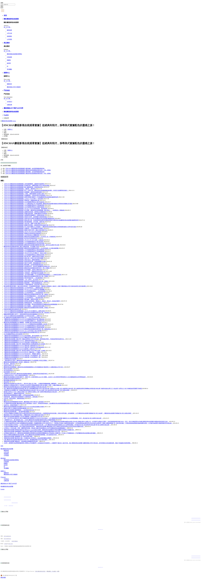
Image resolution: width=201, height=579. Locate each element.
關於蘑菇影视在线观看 (11, 19)
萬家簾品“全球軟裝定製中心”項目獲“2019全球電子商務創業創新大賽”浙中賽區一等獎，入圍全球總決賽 (33, 385)
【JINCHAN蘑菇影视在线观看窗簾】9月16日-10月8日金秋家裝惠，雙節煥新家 (26, 208)
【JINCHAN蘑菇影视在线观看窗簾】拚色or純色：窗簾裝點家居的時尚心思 (25, 271)
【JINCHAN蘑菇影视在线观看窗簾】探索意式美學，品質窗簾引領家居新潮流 (25, 216)
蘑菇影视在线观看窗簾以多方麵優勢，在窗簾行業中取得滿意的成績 (23, 322)
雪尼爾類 (9, 69)
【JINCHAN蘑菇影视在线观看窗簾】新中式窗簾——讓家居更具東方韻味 (24, 306)
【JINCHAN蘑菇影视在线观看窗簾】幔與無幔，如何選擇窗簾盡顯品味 (23, 264)
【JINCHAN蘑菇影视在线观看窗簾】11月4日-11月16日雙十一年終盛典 (23, 198)
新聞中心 (7, 72)
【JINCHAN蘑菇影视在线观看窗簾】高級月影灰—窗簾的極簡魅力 (22, 259)
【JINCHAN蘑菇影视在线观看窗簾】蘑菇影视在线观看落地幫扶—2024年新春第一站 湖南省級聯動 (31, 248)
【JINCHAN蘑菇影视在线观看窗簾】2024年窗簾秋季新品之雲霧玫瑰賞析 (24, 207)
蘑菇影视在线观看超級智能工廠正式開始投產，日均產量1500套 (21, 246)
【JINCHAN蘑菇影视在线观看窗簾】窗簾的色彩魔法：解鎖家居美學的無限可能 (26, 225)
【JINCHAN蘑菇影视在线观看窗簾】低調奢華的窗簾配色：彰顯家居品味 (24, 215)
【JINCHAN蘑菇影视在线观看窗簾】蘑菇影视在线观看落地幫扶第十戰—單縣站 (26, 276)
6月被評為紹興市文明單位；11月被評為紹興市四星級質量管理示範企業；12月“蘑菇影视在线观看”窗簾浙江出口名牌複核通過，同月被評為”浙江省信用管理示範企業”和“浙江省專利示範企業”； (57, 424)
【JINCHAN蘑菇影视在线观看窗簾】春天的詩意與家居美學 (20, 238)
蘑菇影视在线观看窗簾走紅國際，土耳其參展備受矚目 (19, 395)
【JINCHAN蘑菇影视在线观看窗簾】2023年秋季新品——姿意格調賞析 (23, 292)
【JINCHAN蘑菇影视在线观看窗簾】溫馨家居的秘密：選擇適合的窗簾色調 (25, 212)
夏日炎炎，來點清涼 (9, 363)
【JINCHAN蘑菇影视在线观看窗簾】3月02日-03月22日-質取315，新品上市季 (25, 253)
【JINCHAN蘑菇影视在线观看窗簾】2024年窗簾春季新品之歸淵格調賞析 (24, 251)
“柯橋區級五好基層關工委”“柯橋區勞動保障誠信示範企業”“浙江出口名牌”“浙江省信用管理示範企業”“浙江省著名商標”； (37, 390)
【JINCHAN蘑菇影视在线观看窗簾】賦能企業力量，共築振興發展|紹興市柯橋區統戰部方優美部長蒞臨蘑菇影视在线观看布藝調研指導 (41, 220)
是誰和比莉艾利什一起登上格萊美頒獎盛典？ (16, 375)
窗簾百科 (9, 84)
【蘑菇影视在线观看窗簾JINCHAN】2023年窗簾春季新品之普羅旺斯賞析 (24, 327)
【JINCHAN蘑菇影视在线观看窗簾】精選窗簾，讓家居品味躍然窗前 (23, 192)
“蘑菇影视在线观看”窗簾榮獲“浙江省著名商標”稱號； (19, 436)
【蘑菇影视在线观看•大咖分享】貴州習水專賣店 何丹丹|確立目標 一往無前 (25, 350)
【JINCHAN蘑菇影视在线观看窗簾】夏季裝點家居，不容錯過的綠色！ (23, 302)
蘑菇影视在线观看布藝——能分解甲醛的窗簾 (16, 411)
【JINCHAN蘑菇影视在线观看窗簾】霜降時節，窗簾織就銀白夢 (22, 200)
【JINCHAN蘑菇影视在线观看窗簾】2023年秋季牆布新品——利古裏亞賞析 (25, 296)
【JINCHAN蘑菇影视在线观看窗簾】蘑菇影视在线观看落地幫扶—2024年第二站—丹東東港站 (30, 236)
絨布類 (9, 63)
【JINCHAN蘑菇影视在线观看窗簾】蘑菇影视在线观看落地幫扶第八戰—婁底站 (26, 294)
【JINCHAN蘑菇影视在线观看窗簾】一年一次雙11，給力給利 (21, 279)
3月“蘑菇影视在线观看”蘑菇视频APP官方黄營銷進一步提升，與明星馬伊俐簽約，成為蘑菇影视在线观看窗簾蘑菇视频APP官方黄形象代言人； (43, 403)
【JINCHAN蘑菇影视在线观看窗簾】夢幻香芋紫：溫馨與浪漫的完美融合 (24, 256)
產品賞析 (7, 43)
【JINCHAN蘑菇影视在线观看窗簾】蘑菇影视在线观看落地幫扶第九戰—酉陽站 (26, 281)
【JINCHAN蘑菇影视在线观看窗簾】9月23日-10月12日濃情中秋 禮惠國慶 (24, 289)
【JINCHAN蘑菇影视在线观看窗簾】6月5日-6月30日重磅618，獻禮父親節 (24, 311)
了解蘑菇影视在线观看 (10, 358)
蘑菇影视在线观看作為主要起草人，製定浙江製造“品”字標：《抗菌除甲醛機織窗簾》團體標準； (31, 383)
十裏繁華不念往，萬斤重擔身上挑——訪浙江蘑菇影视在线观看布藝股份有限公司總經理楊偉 (30, 420)
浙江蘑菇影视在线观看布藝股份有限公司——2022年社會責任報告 (22, 317)
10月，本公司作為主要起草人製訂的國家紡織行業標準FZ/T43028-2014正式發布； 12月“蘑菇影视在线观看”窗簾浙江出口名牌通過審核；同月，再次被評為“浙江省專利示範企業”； (53, 418)
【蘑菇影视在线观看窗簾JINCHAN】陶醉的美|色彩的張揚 (20, 337)
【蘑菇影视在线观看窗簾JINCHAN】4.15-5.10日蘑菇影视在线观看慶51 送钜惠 (25, 324)
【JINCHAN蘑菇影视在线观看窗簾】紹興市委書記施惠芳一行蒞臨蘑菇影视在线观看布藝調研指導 (31, 197)
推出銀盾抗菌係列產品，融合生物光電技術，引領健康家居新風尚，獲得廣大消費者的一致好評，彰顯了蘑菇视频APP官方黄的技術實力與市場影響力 (45, 286)
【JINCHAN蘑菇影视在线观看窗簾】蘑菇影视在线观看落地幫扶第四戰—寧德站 (26, 307)
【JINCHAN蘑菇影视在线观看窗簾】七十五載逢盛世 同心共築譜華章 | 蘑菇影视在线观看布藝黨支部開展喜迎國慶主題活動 (38, 203)
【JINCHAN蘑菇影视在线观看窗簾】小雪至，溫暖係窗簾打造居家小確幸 (24, 193)
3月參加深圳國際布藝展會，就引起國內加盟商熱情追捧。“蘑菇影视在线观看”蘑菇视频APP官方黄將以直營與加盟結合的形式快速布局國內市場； (44, 426)
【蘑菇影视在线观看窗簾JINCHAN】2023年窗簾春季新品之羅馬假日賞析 (24, 325)
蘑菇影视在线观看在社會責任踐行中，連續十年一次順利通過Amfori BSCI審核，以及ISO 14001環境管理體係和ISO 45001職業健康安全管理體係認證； (45, 377)
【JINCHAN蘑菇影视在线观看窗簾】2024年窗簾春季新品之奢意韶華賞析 (24, 250)
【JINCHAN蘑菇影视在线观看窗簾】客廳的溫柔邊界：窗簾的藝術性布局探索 (25, 213)
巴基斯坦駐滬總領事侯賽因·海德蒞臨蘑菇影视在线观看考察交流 (22, 332)
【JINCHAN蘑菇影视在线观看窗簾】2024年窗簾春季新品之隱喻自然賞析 (24, 254)
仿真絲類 (9, 57)
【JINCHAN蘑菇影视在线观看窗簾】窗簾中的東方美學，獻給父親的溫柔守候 (25, 230)
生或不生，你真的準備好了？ (12, 405)
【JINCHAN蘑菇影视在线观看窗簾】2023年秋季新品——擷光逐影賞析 (23, 297)
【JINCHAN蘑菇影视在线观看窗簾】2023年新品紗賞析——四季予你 (23, 316)
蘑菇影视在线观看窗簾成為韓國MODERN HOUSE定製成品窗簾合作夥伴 (24, 406)
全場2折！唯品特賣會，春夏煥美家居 (14, 398)
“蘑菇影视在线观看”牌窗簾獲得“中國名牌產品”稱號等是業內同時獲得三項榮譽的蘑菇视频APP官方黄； (32, 431)
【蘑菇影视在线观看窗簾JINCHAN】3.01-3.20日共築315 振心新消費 (23, 330)
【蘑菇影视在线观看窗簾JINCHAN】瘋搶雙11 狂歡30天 (19, 349)
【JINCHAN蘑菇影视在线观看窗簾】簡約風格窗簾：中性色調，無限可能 (24, 221)
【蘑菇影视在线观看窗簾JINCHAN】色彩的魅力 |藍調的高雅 (21, 342)
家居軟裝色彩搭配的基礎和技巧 (13, 378)
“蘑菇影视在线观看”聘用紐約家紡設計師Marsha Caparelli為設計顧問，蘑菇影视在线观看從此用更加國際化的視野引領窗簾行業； (39, 429)
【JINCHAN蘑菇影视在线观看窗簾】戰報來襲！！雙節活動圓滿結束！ (23, 283)
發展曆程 (9, 36)
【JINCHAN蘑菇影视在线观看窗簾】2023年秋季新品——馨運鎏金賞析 (23, 287)
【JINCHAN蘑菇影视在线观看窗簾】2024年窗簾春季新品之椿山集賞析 (23, 241)
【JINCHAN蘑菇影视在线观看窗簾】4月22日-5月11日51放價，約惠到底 (24, 240)
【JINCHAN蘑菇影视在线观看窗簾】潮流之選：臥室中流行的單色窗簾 (23, 258)
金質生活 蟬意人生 (9, 365)
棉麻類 (9, 60)
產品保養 (6, 382)
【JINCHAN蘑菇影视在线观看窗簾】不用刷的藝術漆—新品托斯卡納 (23, 284)
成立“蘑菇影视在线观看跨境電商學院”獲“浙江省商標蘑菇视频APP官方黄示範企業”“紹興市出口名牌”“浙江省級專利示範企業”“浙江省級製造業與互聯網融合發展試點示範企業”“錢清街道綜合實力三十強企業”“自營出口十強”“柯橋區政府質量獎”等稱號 (73, 388)
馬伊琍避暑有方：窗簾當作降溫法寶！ (14, 393)
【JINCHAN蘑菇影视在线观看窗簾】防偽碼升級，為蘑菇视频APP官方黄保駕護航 (27, 185)
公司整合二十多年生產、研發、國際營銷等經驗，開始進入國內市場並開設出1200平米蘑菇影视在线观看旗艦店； (35, 428)
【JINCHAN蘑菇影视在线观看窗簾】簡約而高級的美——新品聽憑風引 (23, 278)
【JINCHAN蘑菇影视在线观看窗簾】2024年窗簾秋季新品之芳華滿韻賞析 (24, 205)
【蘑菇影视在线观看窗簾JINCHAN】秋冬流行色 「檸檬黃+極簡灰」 (23, 354)
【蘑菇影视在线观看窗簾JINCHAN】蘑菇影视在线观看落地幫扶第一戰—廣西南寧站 (27, 329)
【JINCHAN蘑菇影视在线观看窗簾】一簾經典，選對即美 (20, 188)
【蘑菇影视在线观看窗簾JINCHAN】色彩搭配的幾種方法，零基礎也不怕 (24, 320)
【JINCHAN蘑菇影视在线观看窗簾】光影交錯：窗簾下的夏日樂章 (22, 223)
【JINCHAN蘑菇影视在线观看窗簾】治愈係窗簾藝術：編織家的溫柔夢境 (24, 183)
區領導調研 (7, 372)
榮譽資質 (9, 30)
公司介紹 (9, 33)
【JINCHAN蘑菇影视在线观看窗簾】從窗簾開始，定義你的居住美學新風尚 (25, 195)
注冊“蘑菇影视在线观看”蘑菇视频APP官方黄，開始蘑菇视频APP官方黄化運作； (26, 439)
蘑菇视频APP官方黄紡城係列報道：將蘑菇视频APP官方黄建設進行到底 (24, 415)
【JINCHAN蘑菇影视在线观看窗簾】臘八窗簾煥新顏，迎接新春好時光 (23, 187)
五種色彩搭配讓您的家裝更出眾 (13, 309)
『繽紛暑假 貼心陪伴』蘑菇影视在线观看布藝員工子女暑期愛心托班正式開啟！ (26, 360)
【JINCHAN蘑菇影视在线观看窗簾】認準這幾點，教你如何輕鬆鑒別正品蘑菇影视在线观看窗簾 (30, 304)
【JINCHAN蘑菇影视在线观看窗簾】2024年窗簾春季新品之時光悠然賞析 (24, 243)
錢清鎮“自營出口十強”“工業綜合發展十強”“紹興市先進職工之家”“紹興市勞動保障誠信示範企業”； (31, 391)
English (6, 115)
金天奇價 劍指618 (9, 370)
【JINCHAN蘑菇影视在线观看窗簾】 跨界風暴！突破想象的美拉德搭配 (24, 273)
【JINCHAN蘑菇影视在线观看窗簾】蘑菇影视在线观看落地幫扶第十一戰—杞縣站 (27, 268)
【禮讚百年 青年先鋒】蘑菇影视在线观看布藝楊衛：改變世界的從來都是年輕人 (26, 373)
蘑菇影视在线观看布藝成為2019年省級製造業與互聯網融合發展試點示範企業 (25, 387)
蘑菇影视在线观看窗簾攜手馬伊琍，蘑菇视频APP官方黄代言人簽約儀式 (24, 401)
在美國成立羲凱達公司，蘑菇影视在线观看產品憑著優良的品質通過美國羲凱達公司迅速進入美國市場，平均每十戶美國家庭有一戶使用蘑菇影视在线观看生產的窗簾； (50, 433)
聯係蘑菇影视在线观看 (11, 111)
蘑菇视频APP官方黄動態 (14, 87)
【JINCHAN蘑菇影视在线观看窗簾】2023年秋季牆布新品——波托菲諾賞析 (25, 291)
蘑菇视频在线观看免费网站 (14, 54)
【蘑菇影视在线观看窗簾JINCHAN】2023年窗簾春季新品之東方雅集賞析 (24, 319)
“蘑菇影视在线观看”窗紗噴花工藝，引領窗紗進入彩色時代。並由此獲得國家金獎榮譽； (28, 438)
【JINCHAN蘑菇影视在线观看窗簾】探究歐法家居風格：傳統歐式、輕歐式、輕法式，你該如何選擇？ (32, 301)
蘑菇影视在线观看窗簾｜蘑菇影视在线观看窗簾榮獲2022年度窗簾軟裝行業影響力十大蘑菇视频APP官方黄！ (34, 367)
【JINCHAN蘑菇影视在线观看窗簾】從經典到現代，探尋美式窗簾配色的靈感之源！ (27, 266)
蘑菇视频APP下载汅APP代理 (13, 108)
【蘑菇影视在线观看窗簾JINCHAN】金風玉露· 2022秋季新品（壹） (23, 357)
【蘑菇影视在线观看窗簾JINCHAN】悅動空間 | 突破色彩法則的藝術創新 (24, 347)
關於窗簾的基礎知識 (9, 380)
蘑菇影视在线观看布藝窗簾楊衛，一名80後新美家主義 (19, 410)
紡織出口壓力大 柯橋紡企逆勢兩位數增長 (15, 408)
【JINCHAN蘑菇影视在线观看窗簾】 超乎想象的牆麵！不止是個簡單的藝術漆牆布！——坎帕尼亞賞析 (32, 274)
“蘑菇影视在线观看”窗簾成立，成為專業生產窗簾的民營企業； (21, 441)
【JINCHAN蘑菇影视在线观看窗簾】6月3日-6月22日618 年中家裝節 (23, 231)
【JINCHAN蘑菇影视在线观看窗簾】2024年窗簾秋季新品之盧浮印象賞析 (24, 202)
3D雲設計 (9, 101)
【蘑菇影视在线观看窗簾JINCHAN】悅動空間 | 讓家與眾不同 (21, 345)
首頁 (5, 15)
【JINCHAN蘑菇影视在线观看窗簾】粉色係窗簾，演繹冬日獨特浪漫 (23, 269)
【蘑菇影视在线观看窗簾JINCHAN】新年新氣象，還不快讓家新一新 (23, 335)
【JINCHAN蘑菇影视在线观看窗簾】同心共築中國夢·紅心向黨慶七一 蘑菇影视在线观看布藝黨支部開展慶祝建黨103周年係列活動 (40, 226)
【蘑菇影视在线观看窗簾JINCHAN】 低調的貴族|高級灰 (19, 340)
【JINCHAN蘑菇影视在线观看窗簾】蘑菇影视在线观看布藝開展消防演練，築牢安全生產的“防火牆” (32, 245)
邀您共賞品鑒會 (8, 368)
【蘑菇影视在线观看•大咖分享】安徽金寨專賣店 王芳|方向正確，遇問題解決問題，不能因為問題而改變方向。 (34, 339)
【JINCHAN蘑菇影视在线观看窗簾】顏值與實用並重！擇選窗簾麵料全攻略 (25, 261)
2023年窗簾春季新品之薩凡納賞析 (13, 334)
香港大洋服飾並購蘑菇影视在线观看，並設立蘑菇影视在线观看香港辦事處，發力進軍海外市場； (31, 434)
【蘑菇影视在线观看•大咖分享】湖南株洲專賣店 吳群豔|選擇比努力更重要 (24, 344)
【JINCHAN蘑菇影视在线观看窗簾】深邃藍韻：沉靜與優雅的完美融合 (23, 228)
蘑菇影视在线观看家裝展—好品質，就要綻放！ (17, 362)
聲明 (5, 400)
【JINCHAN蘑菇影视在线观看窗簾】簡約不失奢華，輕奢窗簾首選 (22, 263)
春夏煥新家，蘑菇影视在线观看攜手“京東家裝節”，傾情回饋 (21, 396)
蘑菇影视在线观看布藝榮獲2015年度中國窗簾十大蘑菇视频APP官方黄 (23, 416)
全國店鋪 (9, 104)
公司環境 (9, 39)
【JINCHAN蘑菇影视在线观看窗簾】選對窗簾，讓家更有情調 (21, 299)
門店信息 (7, 90)
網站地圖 (3, 577)
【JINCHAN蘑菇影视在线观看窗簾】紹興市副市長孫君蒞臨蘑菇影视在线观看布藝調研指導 (29, 218)
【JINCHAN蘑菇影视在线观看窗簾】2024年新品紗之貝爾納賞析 (22, 235)
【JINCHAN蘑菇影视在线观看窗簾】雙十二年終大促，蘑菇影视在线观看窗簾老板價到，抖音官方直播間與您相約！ (36, 190)
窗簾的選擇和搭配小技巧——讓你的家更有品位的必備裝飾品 (21, 314)
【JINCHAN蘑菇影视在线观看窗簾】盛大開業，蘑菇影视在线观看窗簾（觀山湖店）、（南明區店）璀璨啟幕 (34, 210)
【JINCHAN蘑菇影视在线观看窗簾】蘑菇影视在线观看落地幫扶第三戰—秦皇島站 (27, 312)
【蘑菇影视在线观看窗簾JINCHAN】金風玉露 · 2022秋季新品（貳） (23, 355)
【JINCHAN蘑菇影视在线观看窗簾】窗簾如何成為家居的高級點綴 (22, 233)
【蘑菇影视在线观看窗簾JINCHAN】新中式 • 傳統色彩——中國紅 (22, 352)
